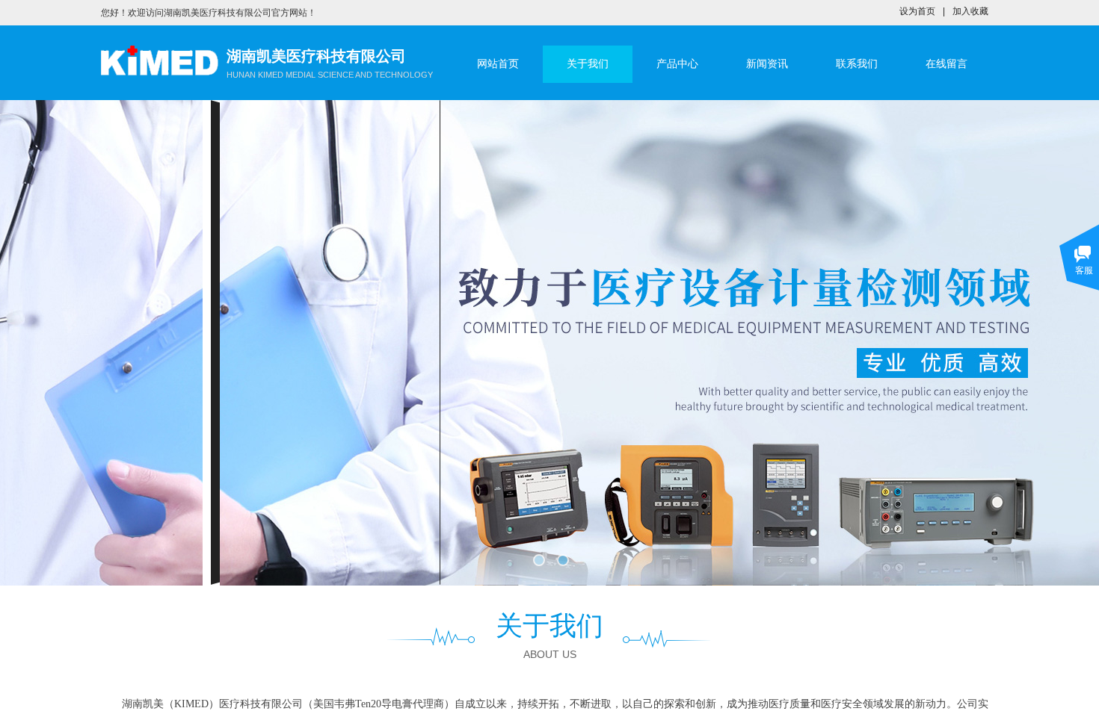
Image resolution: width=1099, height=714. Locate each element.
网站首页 (498, 63)
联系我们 (857, 63)
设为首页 (917, 11)
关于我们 (588, 63)
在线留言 (946, 63)
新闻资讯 (767, 63)
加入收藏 (970, 11)
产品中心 (677, 63)
